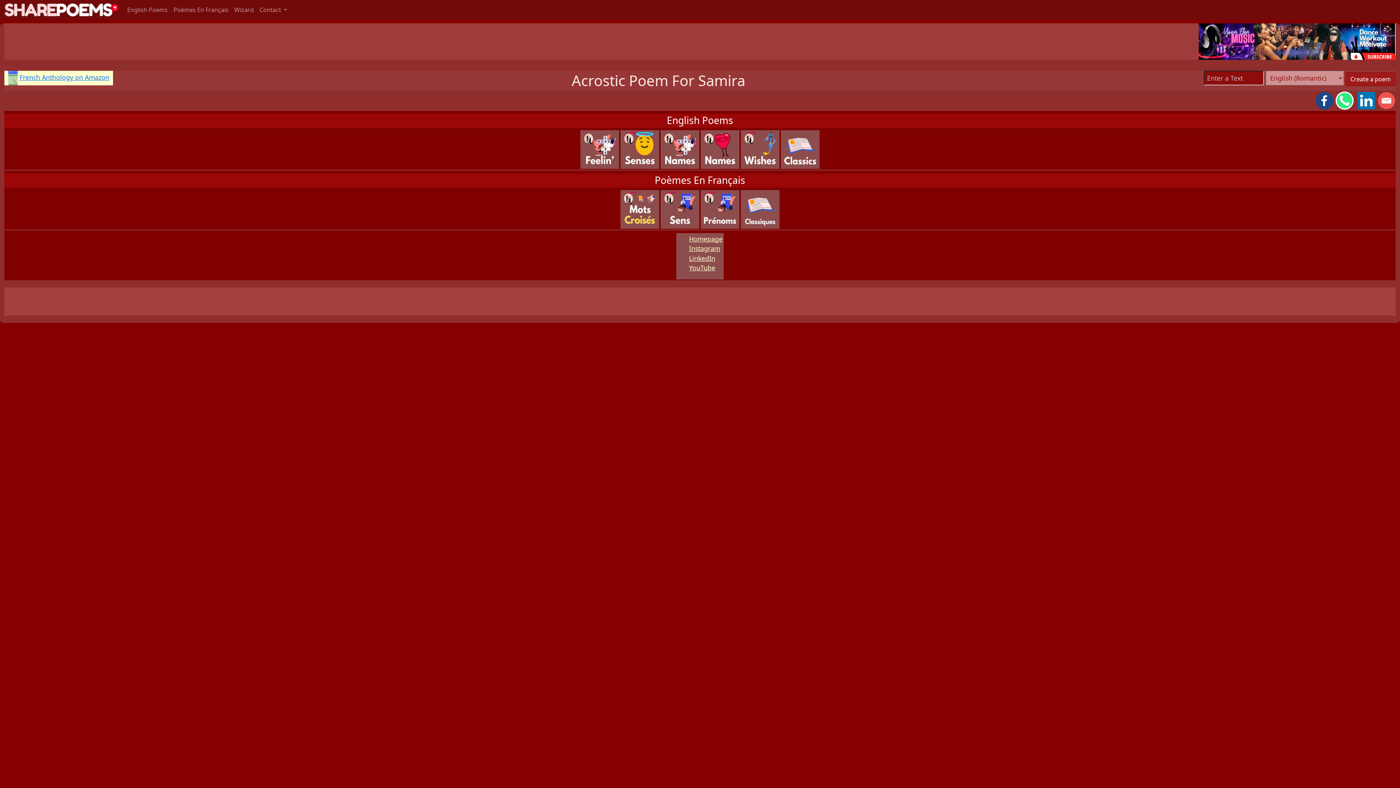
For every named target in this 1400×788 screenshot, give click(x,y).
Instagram (704, 248)
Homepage (706, 239)
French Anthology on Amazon (64, 77)
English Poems (147, 10)
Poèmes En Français (201, 10)
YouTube (702, 267)
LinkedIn (702, 258)
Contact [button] (271, 10)
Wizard (244, 10)
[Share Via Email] (1386, 100)
